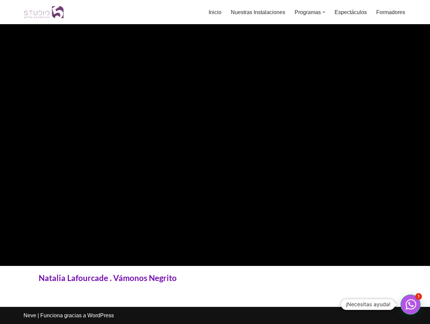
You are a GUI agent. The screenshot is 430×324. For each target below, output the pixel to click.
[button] (323, 12)
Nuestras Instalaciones (258, 12)
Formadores (390, 12)
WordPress (100, 315)
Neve (30, 315)
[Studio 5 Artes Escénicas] (44, 12)
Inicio (215, 12)
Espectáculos (351, 12)
